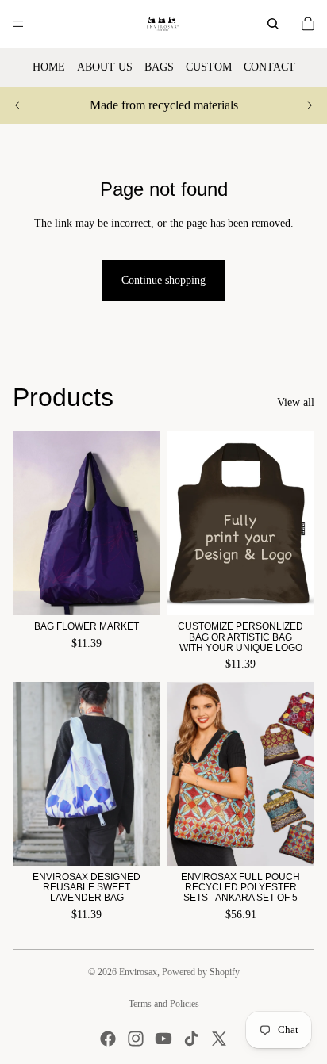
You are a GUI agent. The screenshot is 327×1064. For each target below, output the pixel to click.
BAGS (159, 67)
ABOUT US (105, 67)
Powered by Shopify (201, 972)
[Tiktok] (191, 1038)
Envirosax (138, 972)
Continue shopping (163, 280)
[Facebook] (107, 1038)
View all (295, 402)
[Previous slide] (17, 105)
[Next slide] (309, 105)
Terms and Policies (164, 1003)
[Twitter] (219, 1038)
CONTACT (269, 67)
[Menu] (18, 24)
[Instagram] (135, 1038)
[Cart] (307, 23)
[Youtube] (163, 1038)
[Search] (273, 23)
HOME (49, 67)
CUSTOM (209, 67)
